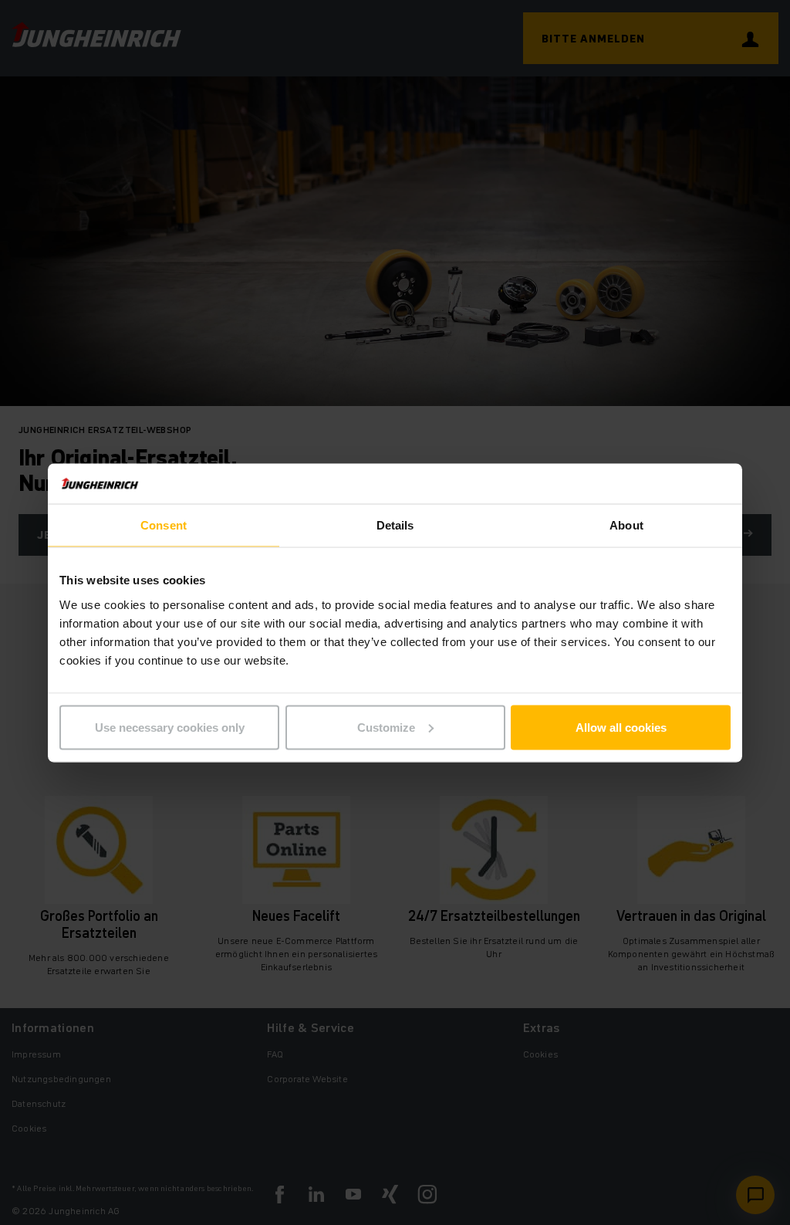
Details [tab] (395, 525)
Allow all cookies (621, 726)
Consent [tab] (163, 525)
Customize (386, 726)
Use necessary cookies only (170, 726)
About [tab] (626, 525)
